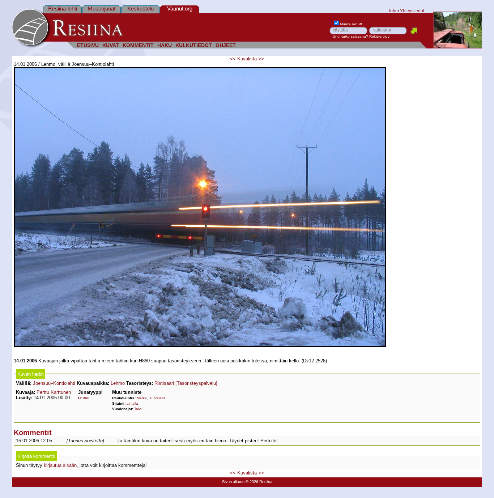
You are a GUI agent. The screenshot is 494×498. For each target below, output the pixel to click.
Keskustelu (140, 8)
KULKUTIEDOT (193, 45)
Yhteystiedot (412, 10)
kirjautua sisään (60, 465)
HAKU (164, 45)
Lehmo (118, 383)
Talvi (137, 409)
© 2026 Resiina (259, 482)
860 (86, 398)
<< (233, 58)
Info (392, 10)
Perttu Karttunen (54, 392)
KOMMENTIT (138, 45)
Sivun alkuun (233, 482)
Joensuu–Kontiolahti (54, 383)
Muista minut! (351, 24)
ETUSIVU (88, 45)
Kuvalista (247, 58)
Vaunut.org (179, 8)
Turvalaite (157, 398)
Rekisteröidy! (380, 36)
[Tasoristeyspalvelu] (196, 383)
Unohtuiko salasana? (350, 36)
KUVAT (110, 45)
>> (261, 58)
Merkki (142, 398)
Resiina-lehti (62, 8)
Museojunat (101, 8)
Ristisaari (164, 383)
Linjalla (132, 403)
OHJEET (226, 45)
